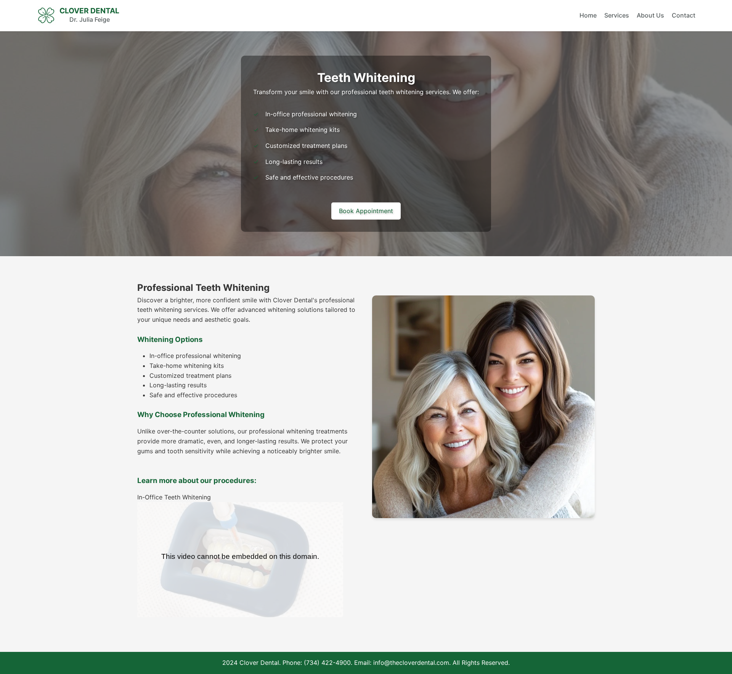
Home (588, 15)
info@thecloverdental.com (411, 662)
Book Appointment (366, 211)
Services (616, 15)
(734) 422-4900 (327, 662)
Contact (683, 15)
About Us (650, 15)
